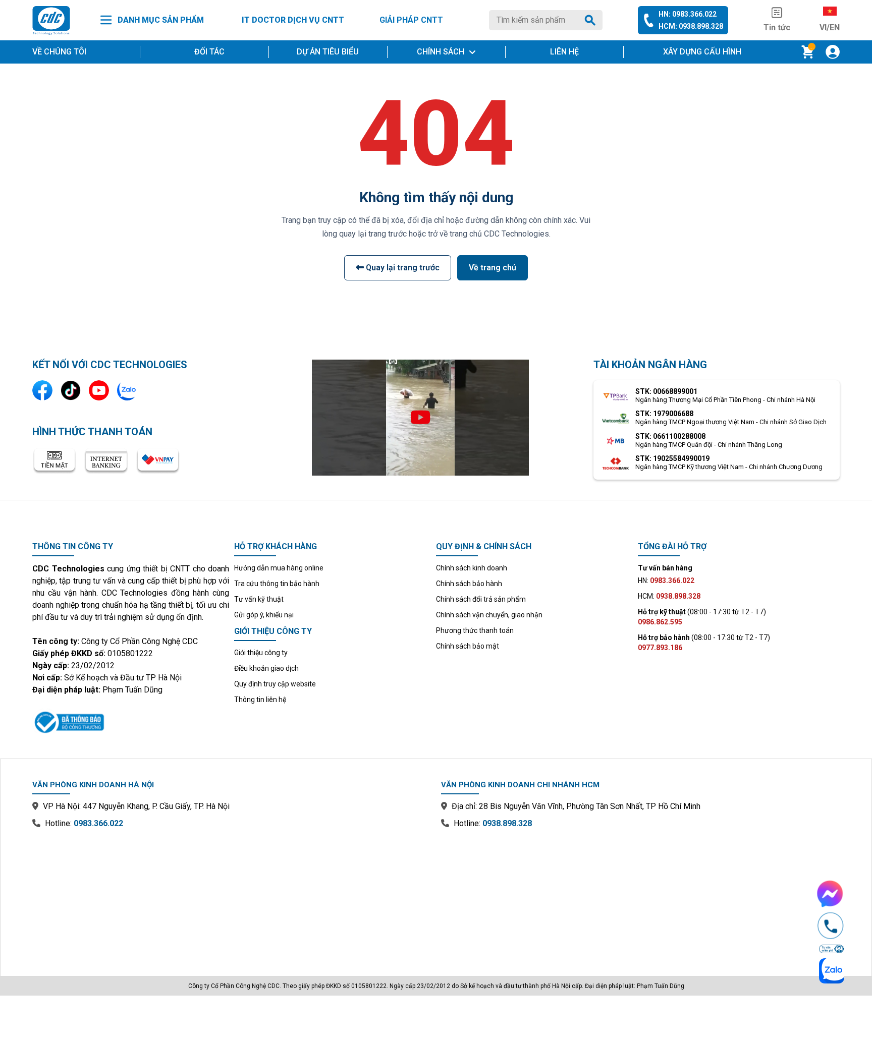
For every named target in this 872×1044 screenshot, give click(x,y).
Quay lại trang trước (402, 267)
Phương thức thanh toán (475, 630)
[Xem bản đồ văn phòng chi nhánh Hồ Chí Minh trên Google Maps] (640, 895)
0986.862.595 (660, 622)
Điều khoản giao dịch (266, 668)
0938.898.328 (507, 823)
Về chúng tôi (59, 51)
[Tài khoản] (833, 52)
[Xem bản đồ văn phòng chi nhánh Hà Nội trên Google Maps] (231, 895)
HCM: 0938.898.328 (691, 26)
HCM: (669, 596)
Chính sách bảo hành (469, 583)
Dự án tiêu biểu (328, 51)
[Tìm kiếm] (592, 20)
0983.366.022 (98, 823)
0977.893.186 (660, 648)
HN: (666, 580)
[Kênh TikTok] (71, 390)
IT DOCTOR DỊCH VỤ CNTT (293, 20)
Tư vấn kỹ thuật (259, 599)
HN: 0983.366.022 (688, 14)
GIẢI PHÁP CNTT (411, 20)
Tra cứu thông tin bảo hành (276, 583)
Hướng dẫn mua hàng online (278, 568)
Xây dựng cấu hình (702, 51)
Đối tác (209, 51)
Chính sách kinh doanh (471, 568)
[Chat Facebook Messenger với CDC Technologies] (830, 893)
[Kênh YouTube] (99, 390)
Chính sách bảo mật (467, 646)
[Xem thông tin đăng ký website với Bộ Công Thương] (130, 720)
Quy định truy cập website (275, 684)
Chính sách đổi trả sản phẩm (481, 599)
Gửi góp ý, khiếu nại (264, 615)
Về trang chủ (492, 267)
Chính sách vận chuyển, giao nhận (489, 615)
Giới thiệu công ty (261, 653)
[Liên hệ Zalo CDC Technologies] (127, 390)
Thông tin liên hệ (260, 699)
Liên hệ (564, 51)
